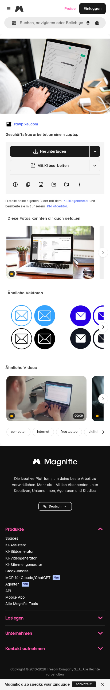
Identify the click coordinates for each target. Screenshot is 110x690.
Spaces (11, 538)
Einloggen (92, 8)
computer (18, 432)
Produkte (14, 529)
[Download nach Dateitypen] (94, 151)
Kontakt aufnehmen (25, 648)
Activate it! (84, 684)
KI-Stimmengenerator (23, 564)
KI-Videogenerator (21, 558)
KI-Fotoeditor (57, 206)
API (8, 590)
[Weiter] (103, 252)
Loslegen (14, 618)
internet (43, 432)
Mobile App (15, 597)
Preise (70, 8)
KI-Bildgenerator (76, 201)
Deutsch (55, 506)
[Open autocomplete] (12, 23)
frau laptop (69, 432)
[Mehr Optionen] (79, 184)
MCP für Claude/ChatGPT (32, 577)
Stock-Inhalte (17, 571)
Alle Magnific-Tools (21, 603)
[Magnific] (55, 463)
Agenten (16, 584)
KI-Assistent (15, 545)
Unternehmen (18, 633)
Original (34, 46)
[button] (55, 506)
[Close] (102, 684)
